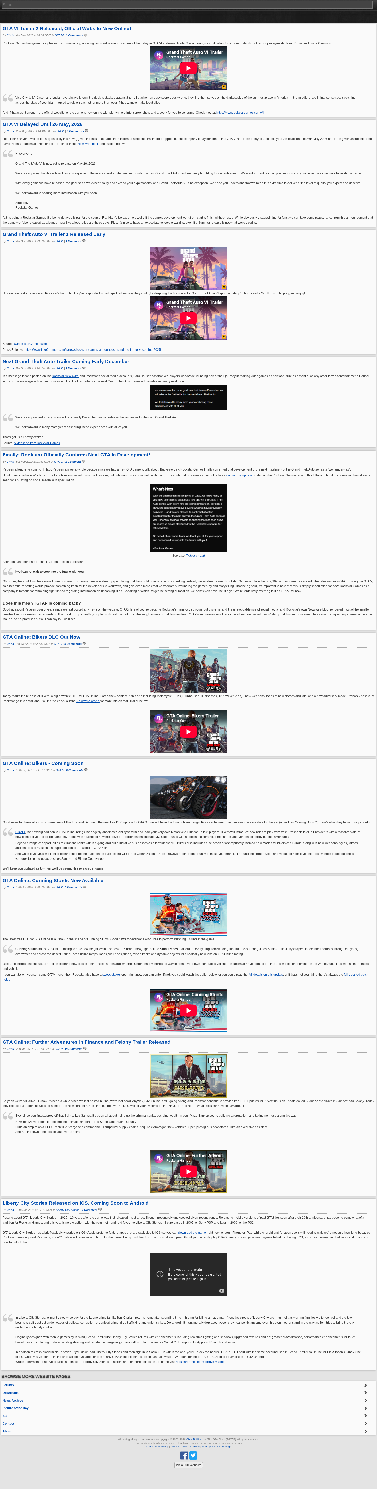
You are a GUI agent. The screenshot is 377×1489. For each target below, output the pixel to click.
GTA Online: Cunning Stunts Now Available (53, 880)
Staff (6, 1416)
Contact (8, 1423)
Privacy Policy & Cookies (185, 1446)
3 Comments (75, 131)
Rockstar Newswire (65, 376)
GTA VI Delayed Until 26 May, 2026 (43, 124)
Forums (8, 1385)
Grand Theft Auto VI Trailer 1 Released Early (54, 234)
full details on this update (266, 974)
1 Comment (73, 241)
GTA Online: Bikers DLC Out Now (41, 637)
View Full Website (188, 1465)
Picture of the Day (16, 1408)
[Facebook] (184, 1455)
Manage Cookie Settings (216, 1446)
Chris (10, 35)
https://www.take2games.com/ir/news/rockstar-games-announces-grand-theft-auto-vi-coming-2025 (93, 350)
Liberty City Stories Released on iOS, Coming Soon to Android (76, 1203)
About (7, 1431)
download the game (192, 1232)
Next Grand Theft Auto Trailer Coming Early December (66, 361)
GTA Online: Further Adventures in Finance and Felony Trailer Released (87, 1042)
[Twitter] (193, 1455)
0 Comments (74, 35)
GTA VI (59, 35)
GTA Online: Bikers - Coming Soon (43, 763)
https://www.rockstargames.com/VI (240, 112)
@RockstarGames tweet (31, 344)
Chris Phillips (193, 1439)
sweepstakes (111, 974)
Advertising (161, 1446)
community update (239, 475)
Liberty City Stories (68, 1209)
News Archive (13, 1400)
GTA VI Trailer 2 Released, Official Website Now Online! (67, 28)
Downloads (11, 1393)
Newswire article (88, 701)
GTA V (58, 643)
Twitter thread (195, 555)
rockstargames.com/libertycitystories (201, 1362)
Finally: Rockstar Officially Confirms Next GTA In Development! (76, 454)
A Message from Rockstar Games (37, 443)
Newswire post (87, 144)
